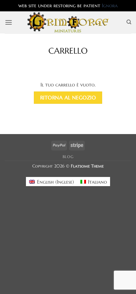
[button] (8, 22)
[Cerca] (129, 22)
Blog (68, 156)
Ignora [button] (110, 5)
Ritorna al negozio (68, 98)
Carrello (68, 51)
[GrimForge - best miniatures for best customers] (68, 22)
